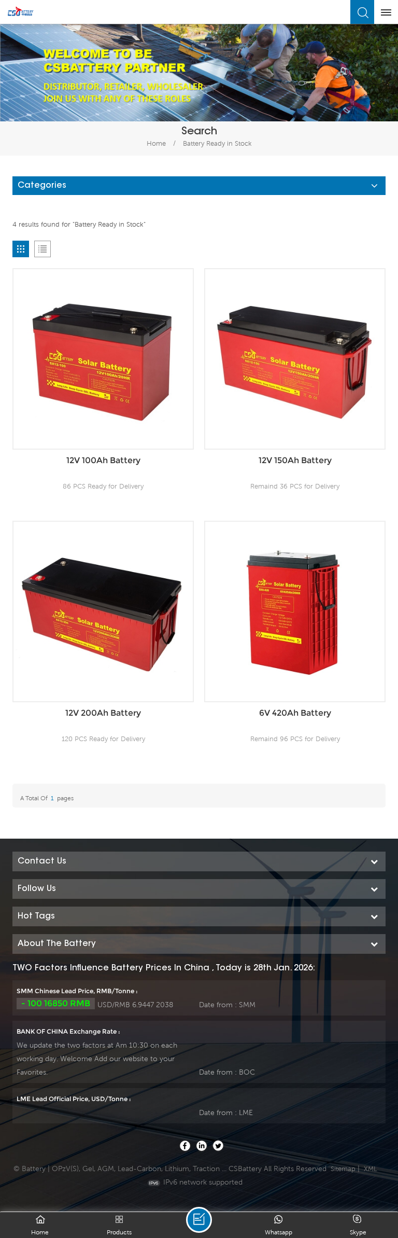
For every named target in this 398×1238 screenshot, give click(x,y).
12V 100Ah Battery (103, 460)
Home (156, 143)
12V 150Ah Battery (295, 460)
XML (370, 1169)
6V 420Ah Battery (295, 713)
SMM (247, 1004)
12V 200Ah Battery (103, 713)
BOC (247, 1072)
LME (246, 1112)
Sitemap (343, 1169)
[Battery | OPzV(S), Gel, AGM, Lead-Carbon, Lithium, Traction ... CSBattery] (21, 11)
